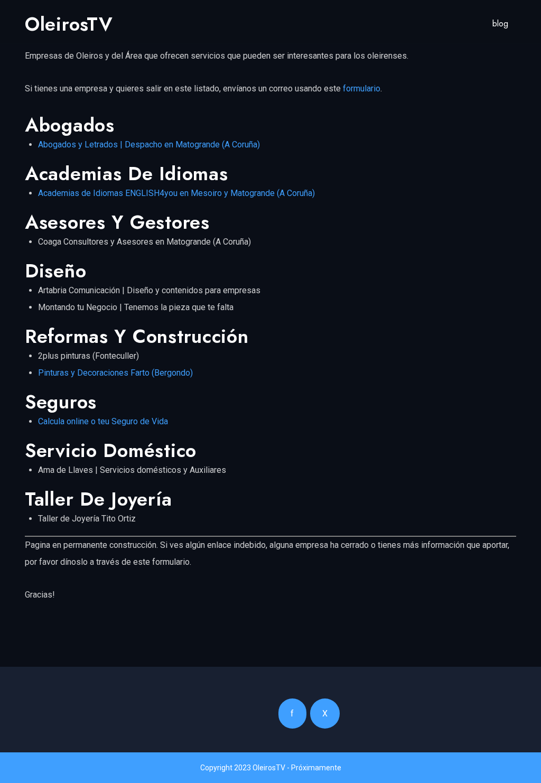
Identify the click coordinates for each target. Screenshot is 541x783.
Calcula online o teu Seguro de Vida (103, 421)
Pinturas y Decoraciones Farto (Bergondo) (115, 373)
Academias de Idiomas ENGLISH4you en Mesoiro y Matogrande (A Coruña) (176, 193)
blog (500, 23)
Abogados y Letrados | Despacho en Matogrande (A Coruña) (149, 144)
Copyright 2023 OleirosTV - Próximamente (270, 767)
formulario (361, 88)
